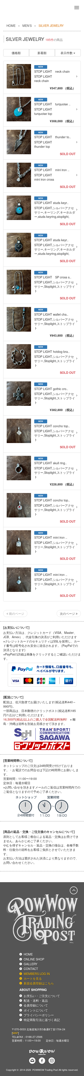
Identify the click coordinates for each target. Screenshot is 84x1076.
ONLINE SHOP (34, 959)
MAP (15, 1033)
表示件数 (67, 53)
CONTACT (31, 969)
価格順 (16, 53)
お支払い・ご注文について (42, 996)
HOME (11, 25)
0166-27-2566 (34, 1037)
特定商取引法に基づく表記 (42, 1020)
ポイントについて (36, 1010)
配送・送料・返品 (36, 1000)
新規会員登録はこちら (39, 983)
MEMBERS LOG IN (37, 974)
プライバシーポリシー (39, 1015)
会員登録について (36, 1005)
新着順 (42, 53)
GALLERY (30, 964)
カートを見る (33, 978)
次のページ (68, 613)
